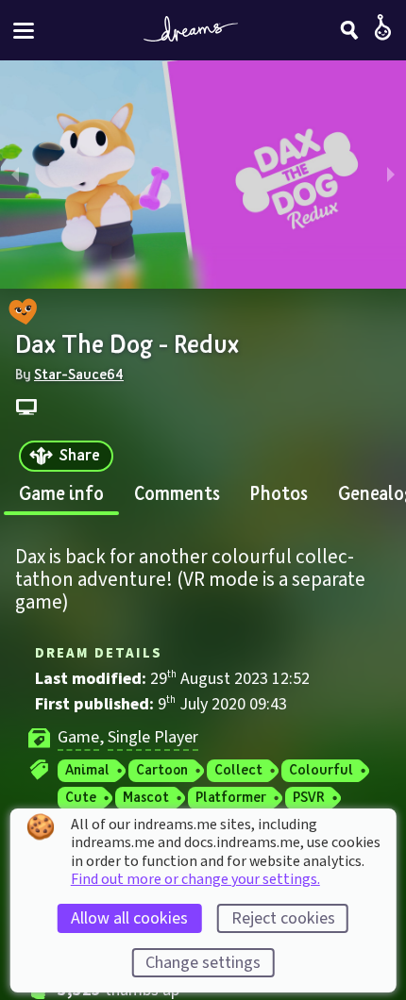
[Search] (349, 30)
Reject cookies (283, 918)
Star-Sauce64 (79, 373)
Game (78, 737)
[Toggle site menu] (23, 30)
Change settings (203, 963)
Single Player (153, 737)
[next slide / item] (391, 174)
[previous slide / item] (15, 174)
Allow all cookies (129, 918)
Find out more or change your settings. (195, 879)
